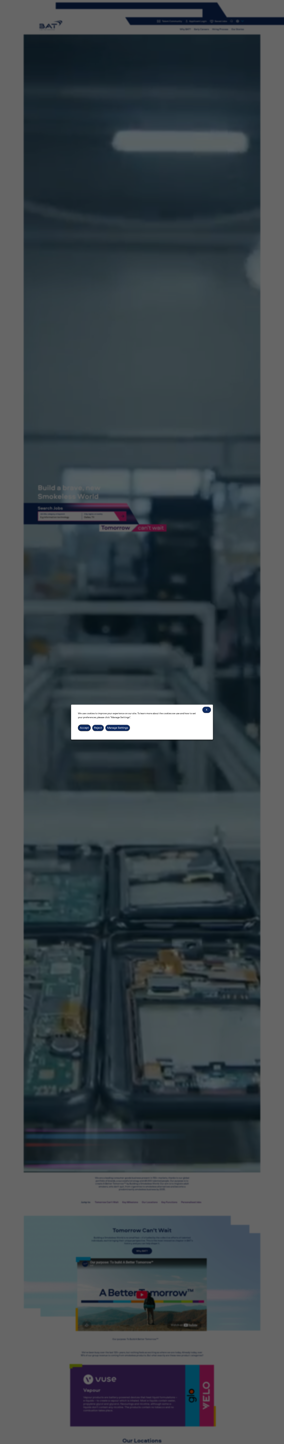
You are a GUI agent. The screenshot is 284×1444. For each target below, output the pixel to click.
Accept (84, 727)
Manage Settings (117, 727)
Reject (98, 727)
